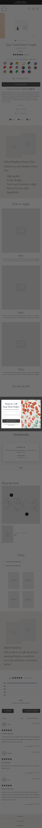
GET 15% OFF (11, 421)
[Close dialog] (39, 401)
